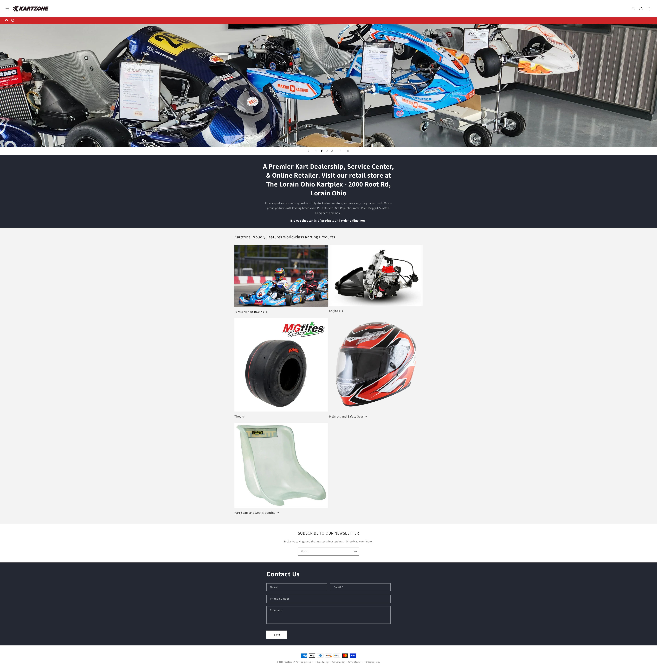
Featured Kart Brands (249, 312)
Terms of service (355, 661)
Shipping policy (373, 661)
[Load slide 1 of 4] (316, 150)
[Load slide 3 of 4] (326, 150)
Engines (334, 311)
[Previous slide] (308, 151)
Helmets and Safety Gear (346, 416)
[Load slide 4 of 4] (331, 150)
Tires (237, 416)
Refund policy (323, 661)
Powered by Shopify (304, 662)
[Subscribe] (355, 552)
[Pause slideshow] (349, 151)
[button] (7, 8)
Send (277, 634)
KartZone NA (289, 662)
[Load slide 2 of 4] (321, 150)
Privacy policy (338, 661)
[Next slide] (340, 151)
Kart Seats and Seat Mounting (254, 513)
